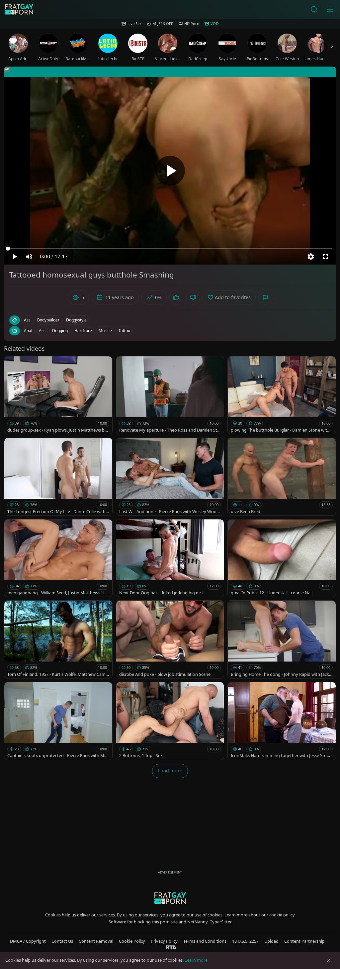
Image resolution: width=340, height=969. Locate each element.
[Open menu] (330, 9)
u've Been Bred (245, 511)
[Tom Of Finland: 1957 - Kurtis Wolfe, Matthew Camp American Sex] (58, 639)
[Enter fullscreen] (325, 256)
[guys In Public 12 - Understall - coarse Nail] (282, 558)
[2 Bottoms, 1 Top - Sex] (170, 721)
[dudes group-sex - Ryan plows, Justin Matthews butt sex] (58, 395)
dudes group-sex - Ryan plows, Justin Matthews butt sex (58, 430)
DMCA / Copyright (28, 941)
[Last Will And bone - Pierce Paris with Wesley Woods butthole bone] (170, 476)
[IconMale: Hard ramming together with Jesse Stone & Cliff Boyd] (282, 721)
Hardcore (83, 330)
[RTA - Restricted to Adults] (171, 947)
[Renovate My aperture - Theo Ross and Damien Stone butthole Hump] (170, 395)
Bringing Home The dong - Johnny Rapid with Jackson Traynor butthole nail (281, 674)
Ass (42, 330)
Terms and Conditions (204, 941)
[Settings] (310, 256)
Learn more (196, 960)
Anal (28, 330)
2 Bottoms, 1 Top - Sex (141, 755)
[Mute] (29, 256)
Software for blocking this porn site (144, 922)
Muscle (105, 330)
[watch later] (12, 364)
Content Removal (96, 941)
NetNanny (197, 922)
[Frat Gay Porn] (19, 9)
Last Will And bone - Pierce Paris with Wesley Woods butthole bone (169, 511)
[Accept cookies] (329, 960)
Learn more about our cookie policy (259, 915)
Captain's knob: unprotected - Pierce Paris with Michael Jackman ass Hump (57, 755)
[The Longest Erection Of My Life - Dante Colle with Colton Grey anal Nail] (58, 476)
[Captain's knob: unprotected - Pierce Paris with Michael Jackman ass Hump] (58, 721)
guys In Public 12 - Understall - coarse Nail (271, 593)
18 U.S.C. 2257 (245, 941)
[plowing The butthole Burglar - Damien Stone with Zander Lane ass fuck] (282, 395)
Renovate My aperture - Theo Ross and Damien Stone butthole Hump (169, 430)
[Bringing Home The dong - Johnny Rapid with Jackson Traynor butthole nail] (282, 639)
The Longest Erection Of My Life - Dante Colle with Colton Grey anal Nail (56, 511)
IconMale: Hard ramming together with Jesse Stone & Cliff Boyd (281, 755)
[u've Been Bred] (282, 476)
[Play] (170, 171)
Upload (271, 941)
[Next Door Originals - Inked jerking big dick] (170, 558)
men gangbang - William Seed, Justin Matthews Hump (57, 593)
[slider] (170, 249)
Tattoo (124, 330)
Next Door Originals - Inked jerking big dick (161, 593)
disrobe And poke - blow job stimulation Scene (165, 674)
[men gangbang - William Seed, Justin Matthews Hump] (58, 558)
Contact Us (62, 941)
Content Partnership (304, 941)
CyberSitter (221, 922)
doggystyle (76, 320)
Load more (170, 770)
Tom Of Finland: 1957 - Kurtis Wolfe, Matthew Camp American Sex (57, 674)
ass (27, 320)
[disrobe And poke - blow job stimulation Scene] (170, 639)
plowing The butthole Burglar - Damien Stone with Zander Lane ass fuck (280, 430)
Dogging (60, 330)
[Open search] (314, 9)
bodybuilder (48, 320)
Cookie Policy (132, 941)
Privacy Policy (164, 941)
